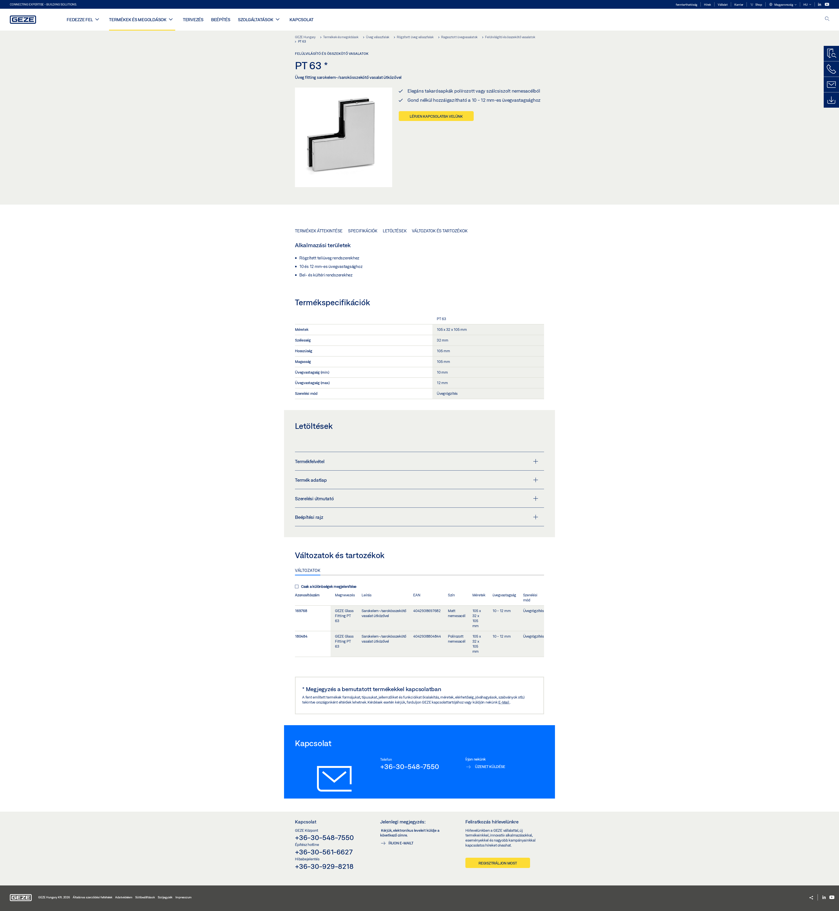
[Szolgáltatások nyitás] (277, 19)
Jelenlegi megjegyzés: (403, 821)
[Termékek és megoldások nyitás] (170, 19)
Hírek (707, 4)
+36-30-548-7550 (409, 766)
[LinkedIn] (820, 4)
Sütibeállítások (145, 897)
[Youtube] (827, 4)
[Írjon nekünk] (831, 84)
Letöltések (395, 230)
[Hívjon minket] (831, 69)
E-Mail (504, 702)
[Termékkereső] (831, 53)
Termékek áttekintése (319, 230)
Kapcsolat (301, 19)
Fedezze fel (80, 19)
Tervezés (193, 19)
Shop (758, 4)
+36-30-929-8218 (324, 866)
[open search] (827, 19)
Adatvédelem (123, 897)
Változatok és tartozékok (439, 230)
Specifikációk (362, 230)
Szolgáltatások (255, 19)
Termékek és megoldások (137, 19)
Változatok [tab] (307, 570)
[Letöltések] (831, 100)
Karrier (738, 4)
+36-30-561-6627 (323, 852)
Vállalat (723, 4)
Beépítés (220, 19)
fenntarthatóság (686, 4)
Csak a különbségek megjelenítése (328, 586)
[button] (783, 5)
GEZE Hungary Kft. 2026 (54, 897)
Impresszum (183, 897)
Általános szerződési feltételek (92, 897)
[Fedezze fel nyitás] (97, 19)
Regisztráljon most (497, 863)
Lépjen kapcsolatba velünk (436, 116)
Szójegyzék (165, 897)
